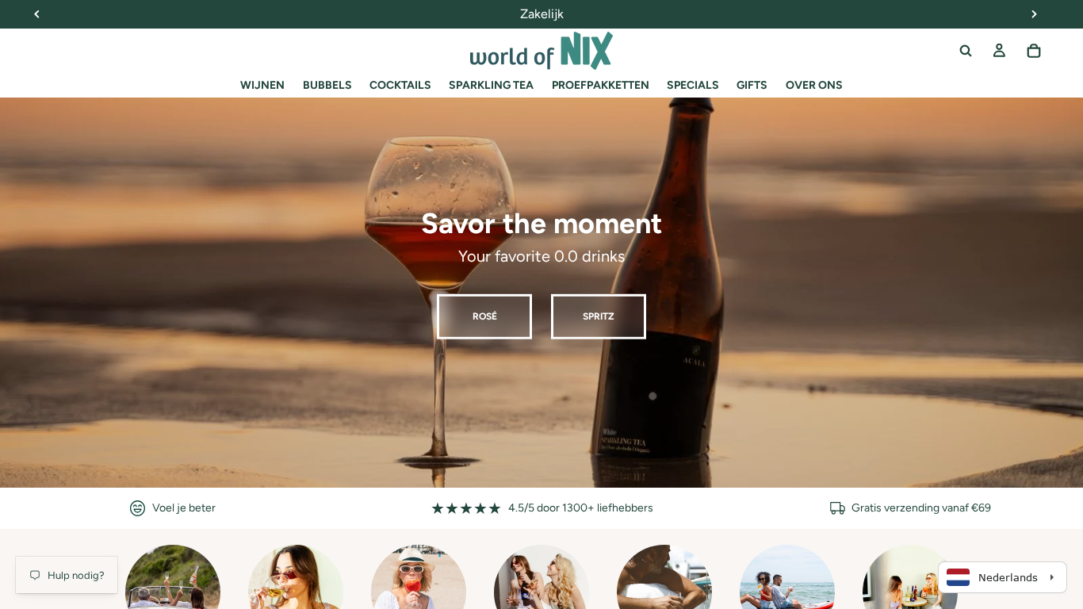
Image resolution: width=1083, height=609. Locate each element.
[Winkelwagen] (1033, 50)
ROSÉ (485, 316)
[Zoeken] (965, 50)
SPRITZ (598, 316)
